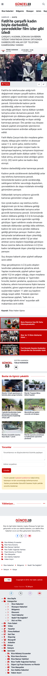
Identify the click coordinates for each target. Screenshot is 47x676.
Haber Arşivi (8, 559)
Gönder (6, 470)
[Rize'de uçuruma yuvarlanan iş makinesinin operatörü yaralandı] (34, 427)
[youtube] (39, 593)
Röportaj (11, 637)
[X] (21, 536)
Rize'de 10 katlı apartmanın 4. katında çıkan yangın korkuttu (12, 394)
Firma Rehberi (13, 631)
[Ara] (43, 4)
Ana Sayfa (11, 598)
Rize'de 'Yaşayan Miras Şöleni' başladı (32, 394)
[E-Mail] (16, 367)
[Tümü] (44, 503)
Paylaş (6, 84)
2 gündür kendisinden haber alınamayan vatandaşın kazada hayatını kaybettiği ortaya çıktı (11, 414)
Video (10, 626)
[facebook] (11, 593)
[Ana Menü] (2, 4)
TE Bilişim (29, 587)
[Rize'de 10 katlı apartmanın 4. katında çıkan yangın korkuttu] (12, 385)
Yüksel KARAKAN (21, 363)
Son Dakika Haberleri (12, 557)
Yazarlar (11, 629)
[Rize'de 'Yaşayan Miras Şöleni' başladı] (34, 385)
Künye (15, 570)
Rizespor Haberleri (19, 607)
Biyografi (11, 640)
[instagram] (30, 593)
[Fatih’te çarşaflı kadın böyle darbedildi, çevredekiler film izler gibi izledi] (23, 67)
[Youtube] (29, 536)
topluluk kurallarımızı (23, 478)
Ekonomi (15, 612)
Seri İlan (11, 634)
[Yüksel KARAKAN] (7, 364)
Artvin (38, 11)
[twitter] (21, 593)
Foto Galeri (12, 623)
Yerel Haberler (17, 615)
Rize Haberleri (7, 11)
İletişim (6, 570)
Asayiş (14, 17)
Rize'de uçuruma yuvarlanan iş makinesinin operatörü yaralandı (34, 436)
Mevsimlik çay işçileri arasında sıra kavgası (31, 413)
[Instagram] (25, 536)
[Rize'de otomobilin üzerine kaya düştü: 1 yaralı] (12, 427)
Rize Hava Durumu (11, 545)
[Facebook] (17, 536)
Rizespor (30, 11)
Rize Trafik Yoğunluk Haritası (15, 550)
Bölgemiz (20, 11)
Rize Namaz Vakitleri (12, 547)
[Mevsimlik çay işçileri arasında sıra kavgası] (34, 404)
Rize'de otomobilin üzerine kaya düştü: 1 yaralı (11, 436)
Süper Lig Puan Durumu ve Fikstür (25, 664)
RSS (8, 580)
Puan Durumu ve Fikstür (13, 552)
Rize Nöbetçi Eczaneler (12, 542)
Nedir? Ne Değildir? (35, 565)
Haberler (5, 17)
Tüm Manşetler (9, 554)
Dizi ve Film (16, 620)
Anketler (11, 642)
